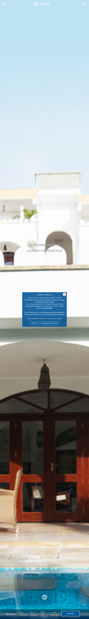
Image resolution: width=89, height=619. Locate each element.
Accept (34, 323)
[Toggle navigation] (3, 4)
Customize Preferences (49, 323)
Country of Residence (42, 612)
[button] (70, 613)
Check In (21, 612)
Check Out (32, 612)
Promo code (53, 612)
